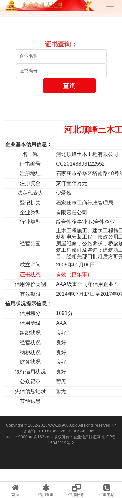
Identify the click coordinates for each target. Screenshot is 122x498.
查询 (69, 85)
